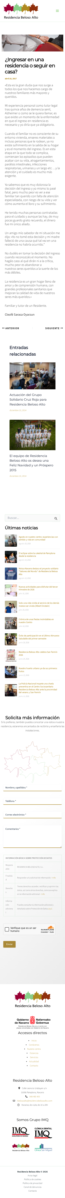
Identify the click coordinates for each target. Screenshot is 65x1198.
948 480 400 (34, 1096)
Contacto (34, 1065)
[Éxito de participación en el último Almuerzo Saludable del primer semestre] (11, 639)
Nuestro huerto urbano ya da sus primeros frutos (38, 670)
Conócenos (34, 1044)
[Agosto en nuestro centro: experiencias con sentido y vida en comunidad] (11, 540)
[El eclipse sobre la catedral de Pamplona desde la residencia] (11, 557)
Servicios (34, 1057)
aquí (50, 908)
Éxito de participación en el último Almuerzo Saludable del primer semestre (39, 637)
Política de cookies (32, 1179)
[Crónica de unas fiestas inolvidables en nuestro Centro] (11, 623)
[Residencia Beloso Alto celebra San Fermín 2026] (11, 656)
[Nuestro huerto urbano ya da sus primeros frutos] (11, 672)
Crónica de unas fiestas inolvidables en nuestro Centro (36, 621)
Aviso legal (32, 1175)
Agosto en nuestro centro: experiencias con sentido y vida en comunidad (38, 538)
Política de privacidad (32, 1183)
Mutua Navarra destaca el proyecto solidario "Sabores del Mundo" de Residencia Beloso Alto (38, 571)
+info (53, 877)
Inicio (34, 1040)
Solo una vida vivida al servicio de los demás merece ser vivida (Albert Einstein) (39, 604)
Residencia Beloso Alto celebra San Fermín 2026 (38, 653)
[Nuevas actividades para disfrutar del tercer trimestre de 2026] (11, 590)
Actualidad (34, 1061)
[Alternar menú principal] (57, 11)
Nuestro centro (34, 1049)
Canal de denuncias (32, 1187)
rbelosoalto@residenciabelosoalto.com (34, 1100)
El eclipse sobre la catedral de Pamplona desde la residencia (37, 555)
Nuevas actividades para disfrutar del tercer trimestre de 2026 (38, 588)
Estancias (34, 1053)
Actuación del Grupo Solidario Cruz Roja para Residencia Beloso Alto (28, 399)
